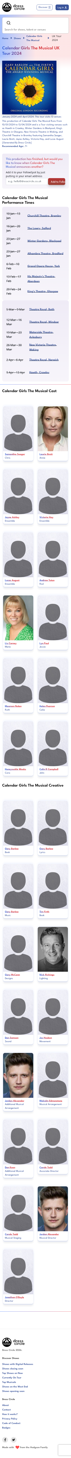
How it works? (10, 1414)
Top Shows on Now (12, 1373)
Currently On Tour (11, 1378)
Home (5, 38)
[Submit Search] (8, 23)
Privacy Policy (9, 1419)
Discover (43, 7)
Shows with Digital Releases (17, 1364)
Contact (6, 1410)
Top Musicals (9, 1382)
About (5, 1405)
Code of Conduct (11, 1423)
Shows (17, 38)
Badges (6, 1428)
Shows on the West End (15, 1387)
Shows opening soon (13, 1391)
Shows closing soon (12, 1369)
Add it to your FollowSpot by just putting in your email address (25, 174)
